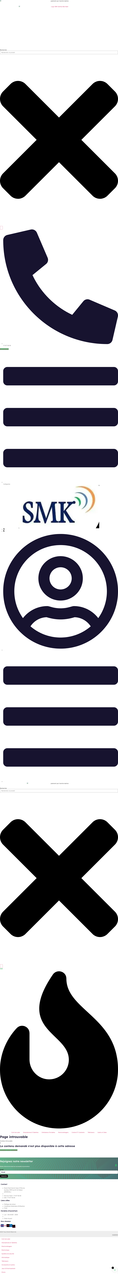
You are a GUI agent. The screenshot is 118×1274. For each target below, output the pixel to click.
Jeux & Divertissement (8, 1268)
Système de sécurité (8, 1254)
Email (1, 1169)
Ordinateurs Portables (48, 1132)
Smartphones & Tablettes (30, 1132)
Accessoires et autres (8, 1265)
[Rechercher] (1, 227)
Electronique (5, 1250)
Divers (3, 1272)
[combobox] (59, 52)
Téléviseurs (91, 1132)
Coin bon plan (15, 1132)
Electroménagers (63, 1132)
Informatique (5, 1257)
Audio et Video (102, 1132)
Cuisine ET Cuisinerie (78, 1132)
